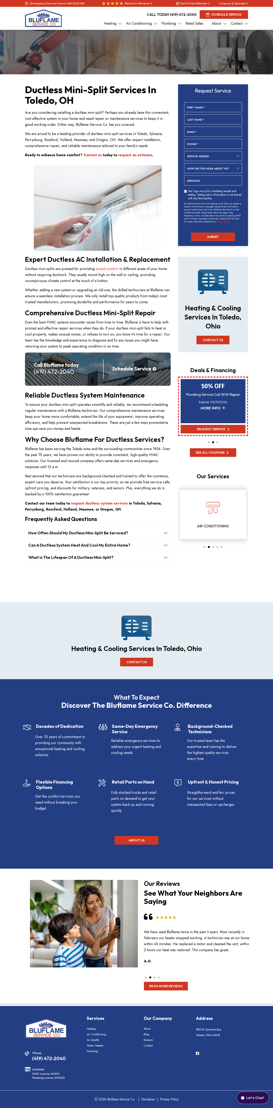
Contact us (93, 155)
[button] (209, 442)
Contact (148, 1046)
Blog (146, 1034)
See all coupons (210, 452)
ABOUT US (137, 840)
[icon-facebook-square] (198, 1054)
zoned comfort (107, 268)
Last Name (195, 120)
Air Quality (93, 1040)
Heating (91, 1029)
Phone (192, 144)
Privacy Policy (223, 221)
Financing (92, 1051)
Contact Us (213, 340)
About (147, 1029)
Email (192, 132)
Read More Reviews (166, 986)
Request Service (211, 429)
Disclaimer (148, 1099)
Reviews (148, 1040)
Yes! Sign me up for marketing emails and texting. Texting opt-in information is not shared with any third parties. (215, 194)
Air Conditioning (96, 1034)
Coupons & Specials (232, 3)
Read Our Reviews (137, 3)
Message (193, 181)
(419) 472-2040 (183, 14)
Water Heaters (95, 1046)
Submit (213, 237)
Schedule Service (226, 14)
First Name (196, 107)
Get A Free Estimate (193, 3)
